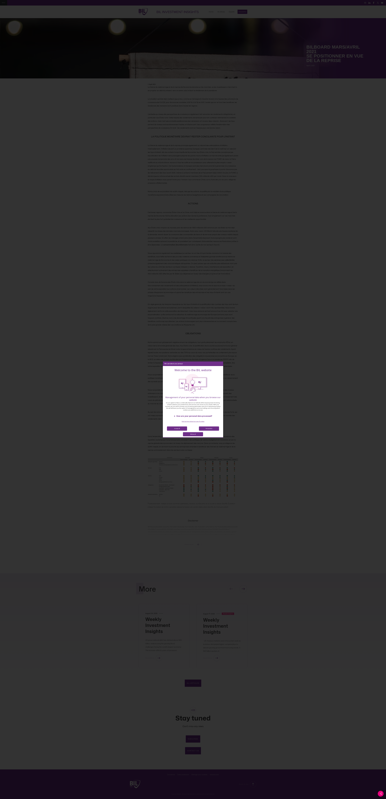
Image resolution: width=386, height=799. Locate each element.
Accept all (177, 428)
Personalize (209, 428)
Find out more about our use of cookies (193, 421)
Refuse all (193, 434)
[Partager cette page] (381, 794)
